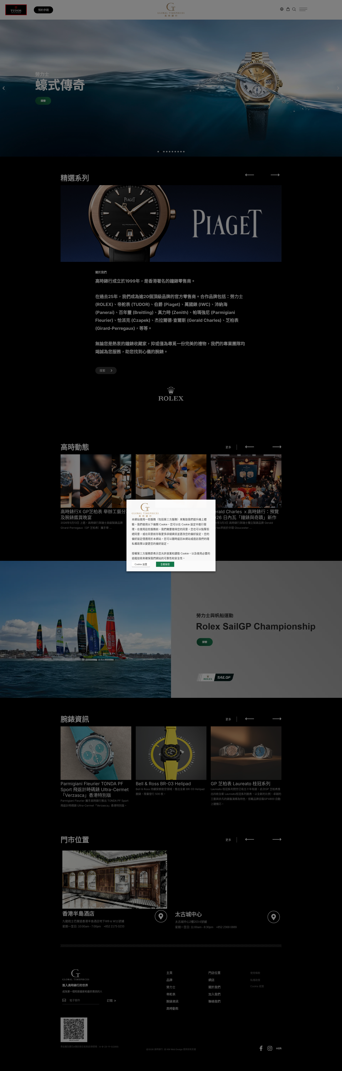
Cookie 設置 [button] (141, 564)
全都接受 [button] (165, 564)
